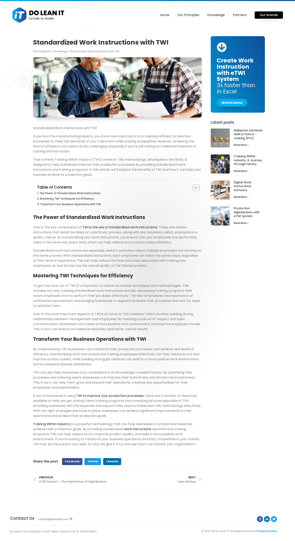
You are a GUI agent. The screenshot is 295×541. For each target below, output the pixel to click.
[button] (72, 461)
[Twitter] (274, 519)
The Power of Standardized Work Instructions (69, 193)
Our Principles (188, 15)
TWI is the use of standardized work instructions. (120, 227)
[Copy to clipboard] (71, 519)
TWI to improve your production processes (110, 395)
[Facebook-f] (260, 519)
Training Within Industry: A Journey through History (248, 160)
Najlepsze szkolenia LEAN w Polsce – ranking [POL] (248, 134)
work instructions (137, 429)
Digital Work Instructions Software (242, 186)
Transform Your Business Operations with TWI (70, 204)
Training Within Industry (51, 424)
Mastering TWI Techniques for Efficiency (67, 199)
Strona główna (42, 51)
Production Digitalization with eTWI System (246, 212)
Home (164, 15)
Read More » (241, 145)
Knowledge (216, 15)
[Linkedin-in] (267, 519)
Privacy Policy (267, 531)
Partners (240, 15)
